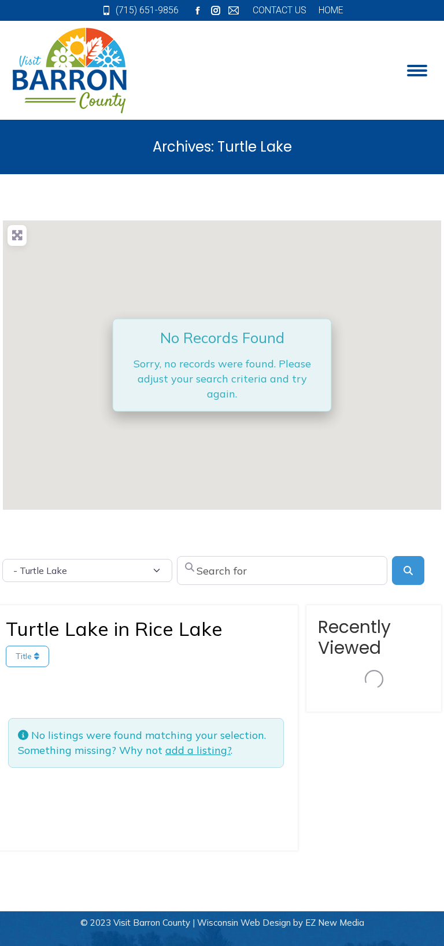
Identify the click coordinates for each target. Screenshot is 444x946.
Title (25, 656)
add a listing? (198, 750)
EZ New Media (334, 922)
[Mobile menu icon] (417, 70)
